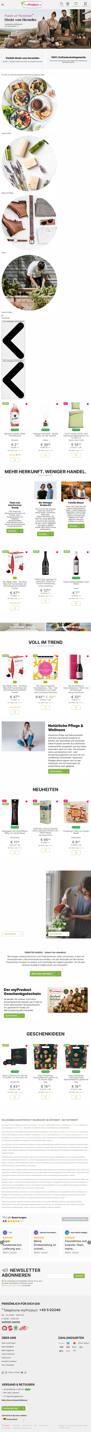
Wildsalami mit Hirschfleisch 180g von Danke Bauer (15, 832)
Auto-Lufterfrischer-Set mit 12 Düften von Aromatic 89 (15, 1077)
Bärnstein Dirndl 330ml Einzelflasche (14, 435)
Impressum (16, 1425)
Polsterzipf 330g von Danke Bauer (76, 832)
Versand (20, 450)
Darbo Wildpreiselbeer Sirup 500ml (76, 583)
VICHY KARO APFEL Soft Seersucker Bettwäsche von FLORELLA (76, 436)
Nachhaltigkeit (8, 1347)
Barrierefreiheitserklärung (22, 1428)
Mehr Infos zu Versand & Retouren (14, 1400)
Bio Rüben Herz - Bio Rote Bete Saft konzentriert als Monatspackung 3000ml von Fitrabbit (15, 585)
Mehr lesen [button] (10, 1252)
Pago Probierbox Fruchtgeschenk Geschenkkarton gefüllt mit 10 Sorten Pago (76, 1079)
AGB (35, 1425)
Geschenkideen (18, 1128)
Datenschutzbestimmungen (12, 1285)
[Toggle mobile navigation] (2, 4)
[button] (62, 4)
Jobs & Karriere (8, 1354)
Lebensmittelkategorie (72, 1132)
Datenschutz (27, 1425)
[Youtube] (22, 1372)
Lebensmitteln (41, 1125)
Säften (82, 1135)
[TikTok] (14, 1372)
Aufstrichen (43, 1135)
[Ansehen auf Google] (5, 1232)
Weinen (12, 1137)
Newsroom (6, 1357)
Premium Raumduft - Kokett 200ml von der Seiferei (45, 435)
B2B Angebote (8, 1350)
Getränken (58, 1125)
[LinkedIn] (25, 1372)
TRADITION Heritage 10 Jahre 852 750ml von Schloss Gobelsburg (45, 581)
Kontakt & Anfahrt (9, 1361)
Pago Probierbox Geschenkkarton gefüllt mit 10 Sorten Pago (45, 1078)
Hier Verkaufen (8, 1365)
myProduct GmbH (75, 1426)
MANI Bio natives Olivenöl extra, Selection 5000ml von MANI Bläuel (45, 831)
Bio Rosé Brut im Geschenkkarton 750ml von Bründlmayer (76, 688)
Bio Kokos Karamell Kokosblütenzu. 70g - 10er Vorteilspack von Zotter (45, 688)
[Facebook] (3, 1372)
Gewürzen (62, 1135)
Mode (86, 1125)
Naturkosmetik (74, 1125)
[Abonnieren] (79, 1276)
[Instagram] (6, 1372)
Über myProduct (9, 1343)
